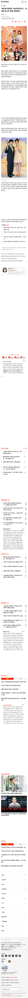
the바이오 (4, 889)
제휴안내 (7, 982)
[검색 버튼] (22, 1)
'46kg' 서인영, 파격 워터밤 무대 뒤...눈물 (12, 566)
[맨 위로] (25, 992)
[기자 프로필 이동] (4, 270)
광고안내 (3, 982)
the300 (4, 879)
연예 (4, 5)
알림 (3, 930)
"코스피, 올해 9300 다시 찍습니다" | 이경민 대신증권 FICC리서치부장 (13, 814)
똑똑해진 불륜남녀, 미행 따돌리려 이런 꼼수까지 (14, 241)
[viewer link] (25, 58)
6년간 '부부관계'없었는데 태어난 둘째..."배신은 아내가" (13, 682)
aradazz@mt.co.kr (12, 270)
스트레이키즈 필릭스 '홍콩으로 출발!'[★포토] (11, 793)
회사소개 (3, 977)
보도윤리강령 (8, 985)
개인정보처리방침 (13, 977)
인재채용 (7, 977)
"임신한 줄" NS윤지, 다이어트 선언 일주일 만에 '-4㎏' (13, 847)
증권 (3, 875)
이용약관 (16, 980)
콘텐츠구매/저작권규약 (14, 982)
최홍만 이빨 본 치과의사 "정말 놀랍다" (12, 462)
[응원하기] (14, 268)
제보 (3, 926)
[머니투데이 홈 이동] (6, 940)
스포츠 (3, 912)
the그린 (4, 893)
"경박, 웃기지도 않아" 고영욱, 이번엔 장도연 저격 (15, 232)
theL (3, 884)
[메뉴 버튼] (25, 1)
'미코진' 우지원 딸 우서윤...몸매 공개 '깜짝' (13, 562)
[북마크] (25, 22)
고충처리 (3, 985)
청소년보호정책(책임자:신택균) (7, 980)
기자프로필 (4, 921)
